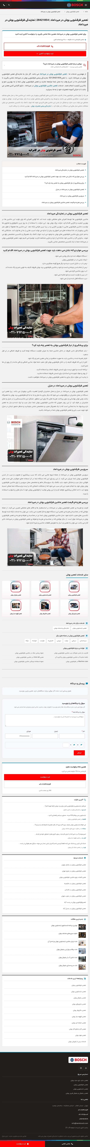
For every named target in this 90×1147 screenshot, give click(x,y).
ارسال (79, 753)
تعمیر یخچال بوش (80, 998)
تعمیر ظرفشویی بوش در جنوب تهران (73, 896)
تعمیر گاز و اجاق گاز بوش (77, 1029)
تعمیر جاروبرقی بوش (79, 1004)
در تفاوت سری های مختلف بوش (74, 829)
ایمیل (56, 731)
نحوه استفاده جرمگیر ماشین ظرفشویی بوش (29, 661)
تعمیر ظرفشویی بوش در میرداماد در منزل (70, 190)
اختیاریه (50, 641)
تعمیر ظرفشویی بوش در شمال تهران (74, 865)
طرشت (42, 641)
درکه (27, 641)
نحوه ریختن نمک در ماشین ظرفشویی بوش (29, 653)
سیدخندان (83, 641)
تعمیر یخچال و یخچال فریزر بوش (77, 1093)
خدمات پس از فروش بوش (77, 1042)
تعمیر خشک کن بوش (79, 1023)
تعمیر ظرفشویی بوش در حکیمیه (75, 884)
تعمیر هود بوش (80, 1035)
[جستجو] (9, 5)
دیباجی (74, 641)
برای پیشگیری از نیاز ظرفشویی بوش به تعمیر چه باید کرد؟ (64, 183)
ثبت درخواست (45, 777)
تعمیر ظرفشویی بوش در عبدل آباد (74, 909)
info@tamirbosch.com (80, 1123)
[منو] (86, 5)
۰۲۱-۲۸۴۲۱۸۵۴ (45, 784)
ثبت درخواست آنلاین (46, 54)
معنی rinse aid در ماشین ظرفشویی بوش (30, 657)
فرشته (34, 641)
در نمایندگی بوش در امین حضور (74, 810)
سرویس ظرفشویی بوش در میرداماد (72, 196)
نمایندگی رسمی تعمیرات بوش (41, 106)
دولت (66, 641)
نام (83, 731)
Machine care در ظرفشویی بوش (77, 661)
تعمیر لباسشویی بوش (79, 628)
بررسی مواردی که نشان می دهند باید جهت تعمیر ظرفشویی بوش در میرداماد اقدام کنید (54, 177)
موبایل (28, 731)
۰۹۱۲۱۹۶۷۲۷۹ (83, 1119)
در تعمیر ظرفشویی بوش (77, 819)
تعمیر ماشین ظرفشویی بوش (46, 85)
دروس (59, 641)
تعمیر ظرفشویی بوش (72, 12)
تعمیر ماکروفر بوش (79, 1010)
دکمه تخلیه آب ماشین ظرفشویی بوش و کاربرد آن (71, 657)
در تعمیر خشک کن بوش (77, 847)
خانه (86, 12)
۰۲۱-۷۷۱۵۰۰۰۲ (83, 1114)
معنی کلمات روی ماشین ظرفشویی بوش (72, 877)
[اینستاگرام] (81, 1068)
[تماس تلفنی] (4, 5)
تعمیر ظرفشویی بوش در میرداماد (53, 74)
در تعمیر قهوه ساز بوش (77, 838)
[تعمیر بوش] (75, 5)
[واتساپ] (86, 1068)
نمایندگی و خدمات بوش (61, 628)
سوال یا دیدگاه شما (78, 712)
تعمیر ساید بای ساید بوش (79, 1080)
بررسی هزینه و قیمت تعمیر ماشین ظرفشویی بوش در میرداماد (63, 202)
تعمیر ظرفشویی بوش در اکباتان (75, 890)
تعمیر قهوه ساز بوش (79, 1017)
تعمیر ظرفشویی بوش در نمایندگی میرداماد (69, 170)
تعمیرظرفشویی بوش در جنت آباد (75, 902)
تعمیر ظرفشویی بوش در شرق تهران (74, 871)
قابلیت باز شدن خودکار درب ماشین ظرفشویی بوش (71, 653)
